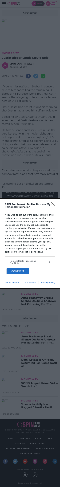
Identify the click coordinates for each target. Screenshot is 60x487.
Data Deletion (12, 282)
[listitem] (30, 262)
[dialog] (30, 243)
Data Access (30, 282)
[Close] (54, 205)
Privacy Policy (48, 282)
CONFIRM (17, 271)
